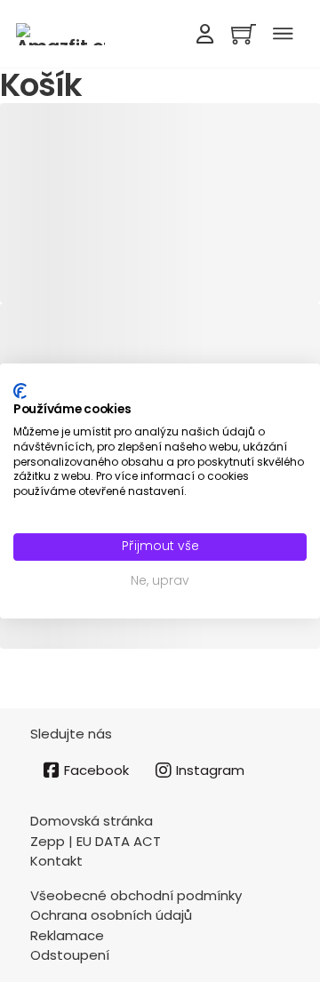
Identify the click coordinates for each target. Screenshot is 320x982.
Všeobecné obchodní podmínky (136, 895)
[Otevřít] (282, 34)
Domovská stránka (91, 820)
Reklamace (67, 935)
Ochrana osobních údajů (111, 915)
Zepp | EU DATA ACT (95, 841)
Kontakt (56, 860)
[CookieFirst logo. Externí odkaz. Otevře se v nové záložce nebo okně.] (20, 391)
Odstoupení (69, 955)
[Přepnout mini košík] (243, 33)
